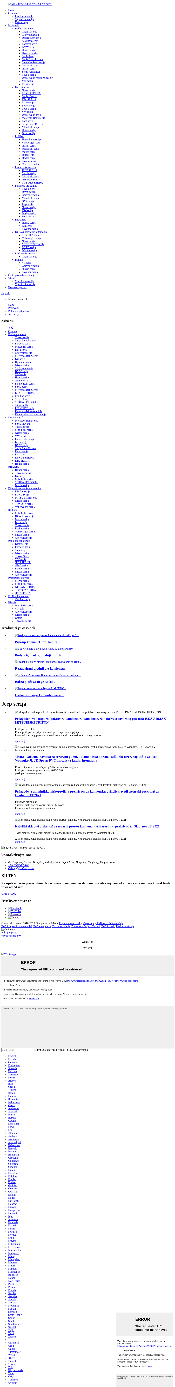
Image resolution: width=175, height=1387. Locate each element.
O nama (12, 13)
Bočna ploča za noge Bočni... (35, 681)
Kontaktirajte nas (17, 287)
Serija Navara (29, 96)
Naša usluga (21, 22)
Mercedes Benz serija (33, 62)
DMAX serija (29, 250)
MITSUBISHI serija (33, 244)
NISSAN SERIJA (32, 179)
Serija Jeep (27, 56)
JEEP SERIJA (29, 170)
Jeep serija (27, 204)
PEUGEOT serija (24, 408)
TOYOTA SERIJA (32, 182)
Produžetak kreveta (25, 167)
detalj (22, 741)
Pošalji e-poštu (9, 932)
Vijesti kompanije (24, 281)
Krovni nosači (22, 87)
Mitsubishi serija (30, 65)
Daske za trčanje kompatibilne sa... (39, 695)
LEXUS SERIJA (31, 93)
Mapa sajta (88, 923)
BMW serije (28, 47)
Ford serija (27, 121)
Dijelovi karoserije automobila (31, 231)
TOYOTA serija (30, 235)
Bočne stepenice (24, 28)
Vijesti (11, 278)
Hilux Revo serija (31, 139)
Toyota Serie (29, 188)
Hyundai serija (30, 53)
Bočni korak (108, 926)
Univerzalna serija (31, 114)
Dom (11, 10)
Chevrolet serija (30, 34)
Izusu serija (28, 84)
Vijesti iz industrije (25, 284)
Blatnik (19, 259)
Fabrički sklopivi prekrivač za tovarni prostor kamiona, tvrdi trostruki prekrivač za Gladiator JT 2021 (87, 826)
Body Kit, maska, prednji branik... (39, 655)
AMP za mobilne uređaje (109, 923)
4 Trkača (26, 262)
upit (17, 741)
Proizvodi (13, 25)
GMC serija (28, 201)
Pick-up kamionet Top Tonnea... (37, 642)
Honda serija (29, 50)
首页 (11, 327)
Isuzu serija (28, 102)
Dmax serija (28, 133)
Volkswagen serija (32, 142)
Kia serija (27, 225)
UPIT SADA (8, 893)
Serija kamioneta (31, 71)
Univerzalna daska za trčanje (37, 77)
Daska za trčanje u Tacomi (85, 926)
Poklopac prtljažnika (26, 185)
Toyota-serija (29, 161)
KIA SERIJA (29, 99)
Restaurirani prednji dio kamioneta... (41, 668)
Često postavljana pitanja (21, 275)
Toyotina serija (30, 228)
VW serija (27, 80)
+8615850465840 (11, 935)
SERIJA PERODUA (26, 402)
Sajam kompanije (24, 19)
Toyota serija (29, 74)
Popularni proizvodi (69, 923)
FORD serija (29, 247)
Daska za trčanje (125, 926)
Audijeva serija (30, 40)
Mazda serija (29, 151)
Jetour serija (21, 405)
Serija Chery (22, 399)
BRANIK (20, 219)
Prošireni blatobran (25, 253)
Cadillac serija (29, 31)
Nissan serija (29, 68)
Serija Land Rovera (32, 59)
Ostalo (18, 617)
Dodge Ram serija (31, 37)
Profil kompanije (24, 16)
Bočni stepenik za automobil (16, 926)
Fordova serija (29, 43)
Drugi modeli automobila (28, 411)
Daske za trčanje (61, 926)
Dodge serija (29, 157)
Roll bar (19, 136)
